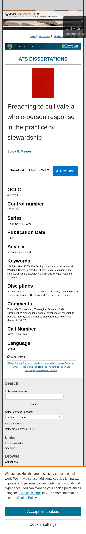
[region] (43, 500)
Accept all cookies (43, 511)
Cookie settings (30, 493)
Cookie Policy (27, 497)
